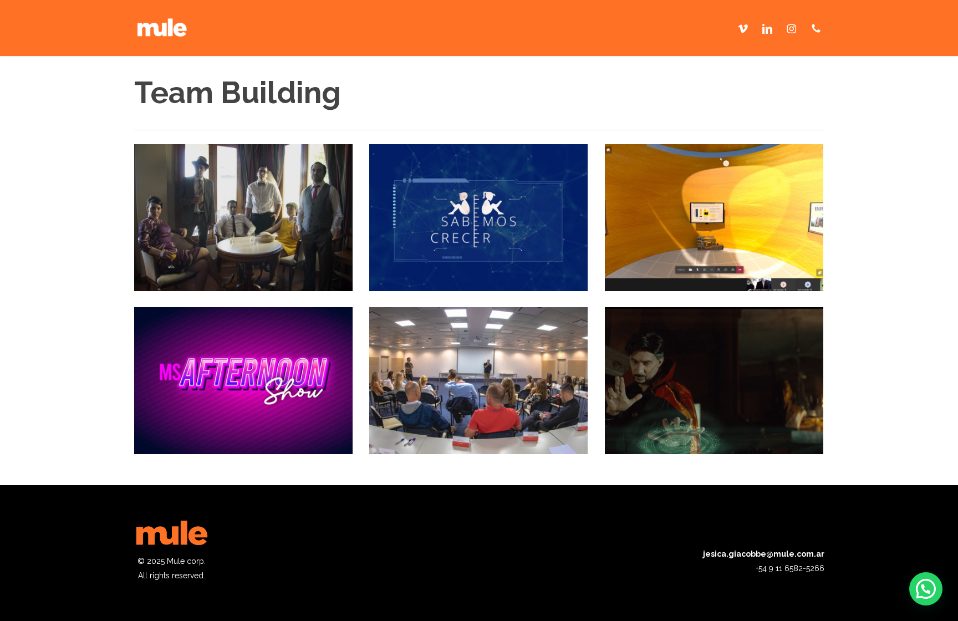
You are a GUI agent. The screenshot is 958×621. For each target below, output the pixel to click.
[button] (925, 588)
